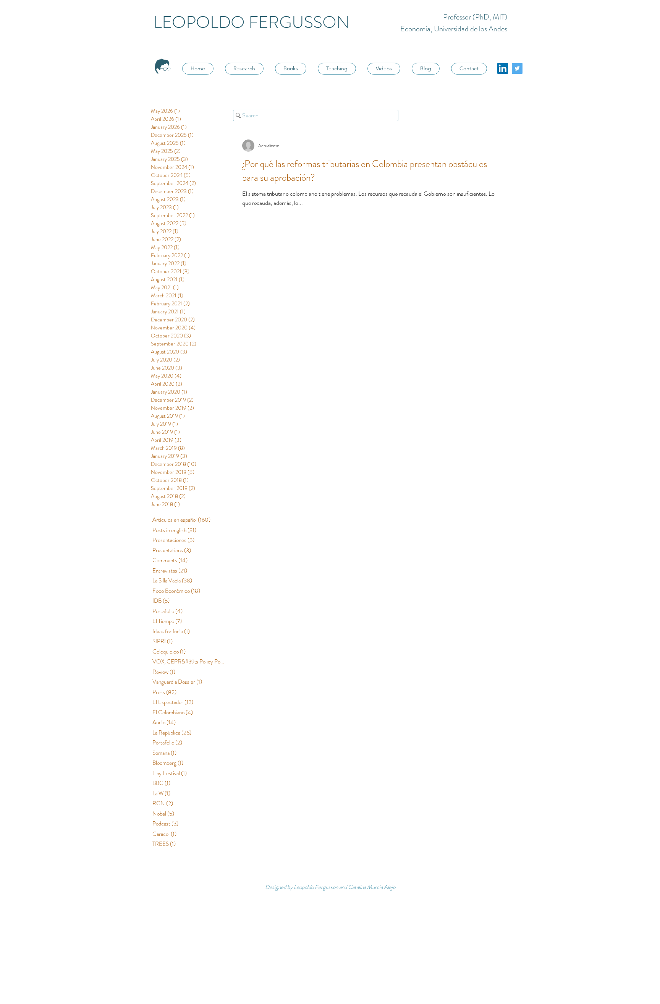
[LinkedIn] (502, 68)
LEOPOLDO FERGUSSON (251, 22)
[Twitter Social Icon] (517, 68)
